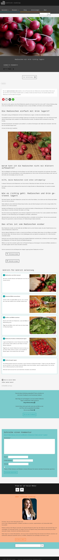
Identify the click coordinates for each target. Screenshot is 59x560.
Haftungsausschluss (37, 559)
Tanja (10, 385)
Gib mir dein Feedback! (29, 414)
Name (6, 457)
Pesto (30, 242)
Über (45, 10)
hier (11, 128)
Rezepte (14, 10)
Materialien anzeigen (13, 261)
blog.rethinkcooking (29, 402)
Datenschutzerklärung (27, 559)
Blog (25, 10)
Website (6, 464)
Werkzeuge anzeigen (13, 254)
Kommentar (7, 438)
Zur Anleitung (28, 77)
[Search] (48, 14)
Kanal (31, 410)
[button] (3, 99)
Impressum (20, 559)
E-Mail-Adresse (8, 460)
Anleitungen (35, 10)
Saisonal (4, 10)
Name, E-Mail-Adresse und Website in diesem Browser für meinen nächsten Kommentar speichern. (29, 469)
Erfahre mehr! (20, 539)
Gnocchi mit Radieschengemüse (23, 240)
